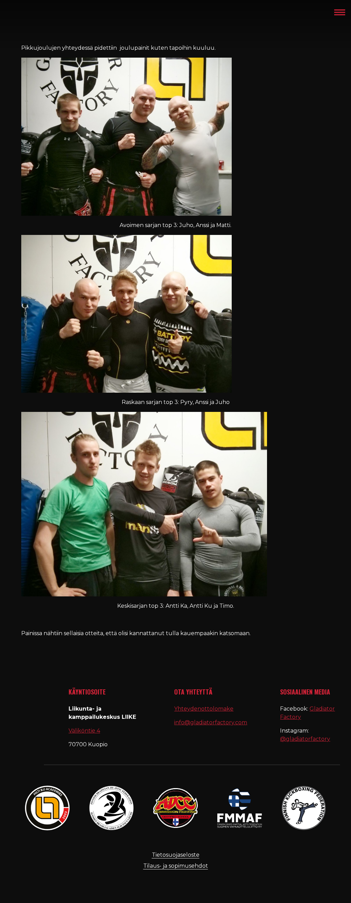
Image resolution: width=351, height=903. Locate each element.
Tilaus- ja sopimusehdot (175, 866)
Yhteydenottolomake (203, 708)
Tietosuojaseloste (175, 855)
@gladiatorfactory (305, 739)
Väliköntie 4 (84, 730)
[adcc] (175, 808)
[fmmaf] (239, 808)
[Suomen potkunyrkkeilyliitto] (303, 808)
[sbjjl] (111, 808)
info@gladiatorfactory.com (210, 722)
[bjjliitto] (47, 808)
